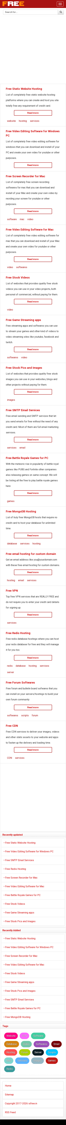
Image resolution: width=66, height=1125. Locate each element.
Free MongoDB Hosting (21, 511)
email (22, 447)
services (34, 120)
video (30, 219)
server (10, 672)
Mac (8, 1060)
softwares (21, 267)
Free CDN (12, 725)
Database (11, 1044)
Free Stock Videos (18, 277)
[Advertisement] (33, 50)
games (10, 501)
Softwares (41, 1044)
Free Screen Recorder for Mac (25, 176)
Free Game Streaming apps (23, 320)
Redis (9, 1068)
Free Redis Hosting (18, 633)
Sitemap (9, 1094)
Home (8, 1085)
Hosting (10, 1052)
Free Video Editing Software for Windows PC (28, 851)
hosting (23, 120)
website (11, 120)
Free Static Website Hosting (24, 88)
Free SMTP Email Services (23, 410)
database (12, 543)
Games (52, 1060)
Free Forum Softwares (20, 682)
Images (37, 1060)
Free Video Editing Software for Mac (30, 229)
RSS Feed (10, 1112)
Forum (24, 1052)
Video (26, 1044)
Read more (33, 113)
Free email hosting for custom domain (31, 553)
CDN (9, 757)
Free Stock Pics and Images (24, 367)
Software (38, 1035)
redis (10, 665)
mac (22, 219)
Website (11, 1035)
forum (35, 715)
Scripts (52, 1052)
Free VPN (12, 590)
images (11, 399)
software (12, 219)
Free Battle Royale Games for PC (27, 458)
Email (56, 1044)
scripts (25, 715)
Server (38, 1052)
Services (22, 1060)
